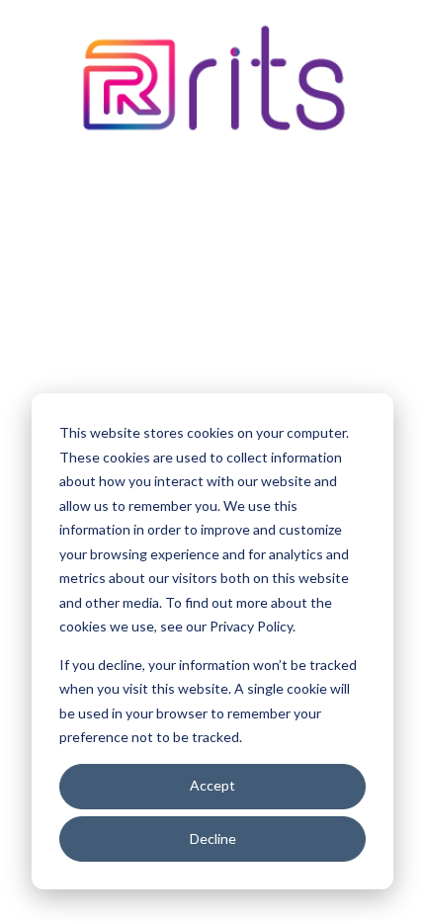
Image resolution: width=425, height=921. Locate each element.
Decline (213, 838)
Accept (212, 785)
